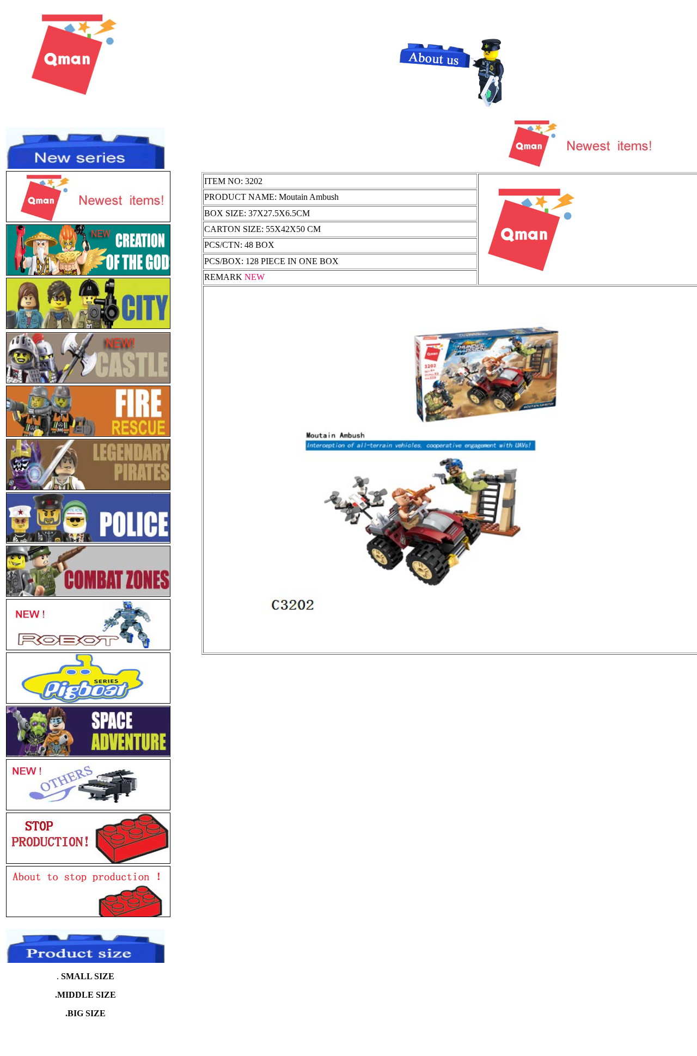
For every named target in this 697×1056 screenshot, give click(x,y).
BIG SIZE (87, 1013)
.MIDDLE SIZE (85, 994)
